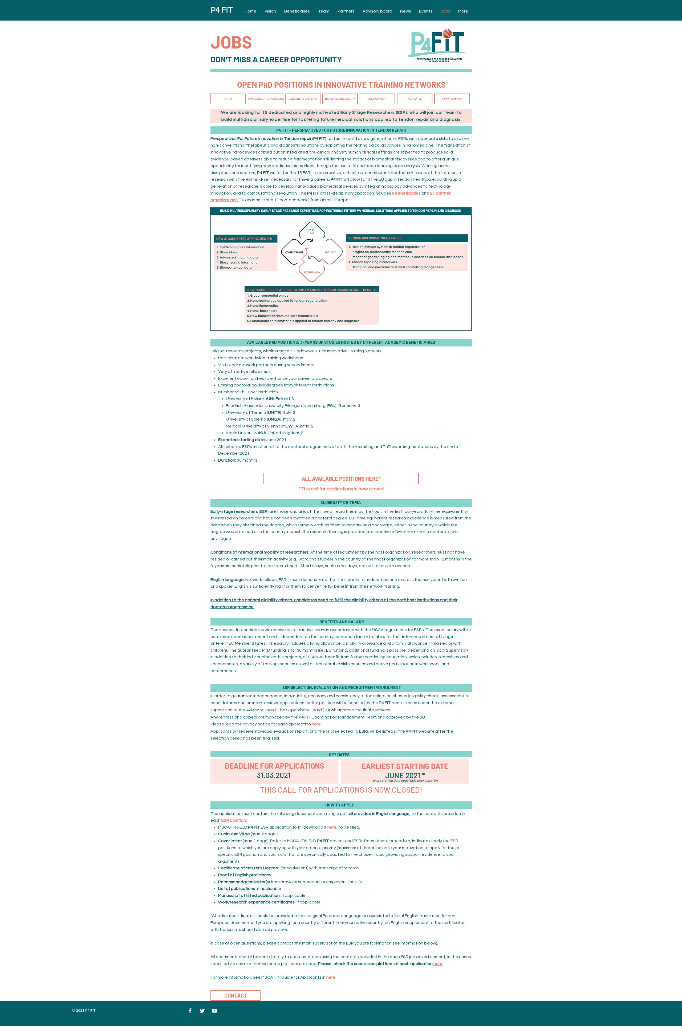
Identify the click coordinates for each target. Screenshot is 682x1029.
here (316, 724)
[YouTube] (214, 1010)
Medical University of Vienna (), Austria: (268, 426)
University (248, 433)
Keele (232, 433)
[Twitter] (202, 1010)
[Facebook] (190, 1010)
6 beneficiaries (406, 193)
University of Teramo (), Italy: (259, 412)
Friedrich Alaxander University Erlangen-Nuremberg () (281, 405)
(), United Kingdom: (279, 433)
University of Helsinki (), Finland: (258, 399)
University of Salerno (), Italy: (259, 419)
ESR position (233, 820)
